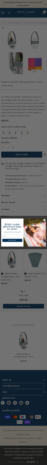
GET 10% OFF (12, 240)
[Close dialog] (44, 220)
